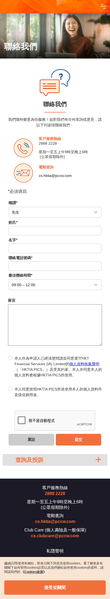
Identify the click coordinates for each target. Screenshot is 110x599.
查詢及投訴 (29, 460)
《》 (33, 572)
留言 (11, 300)
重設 (31, 439)
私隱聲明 (55, 551)
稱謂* (13, 203)
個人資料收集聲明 (84, 364)
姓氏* (13, 222)
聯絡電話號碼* (20, 258)
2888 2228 (48, 143)
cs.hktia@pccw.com (55, 175)
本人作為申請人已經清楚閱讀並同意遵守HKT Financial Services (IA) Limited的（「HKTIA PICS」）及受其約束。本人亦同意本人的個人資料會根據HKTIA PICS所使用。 (58, 366)
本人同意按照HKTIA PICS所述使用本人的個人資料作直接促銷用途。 (58, 392)
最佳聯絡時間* (20, 275)
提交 (78, 439)
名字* (13, 240)
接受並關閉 (55, 587)
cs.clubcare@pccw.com (55, 536)
